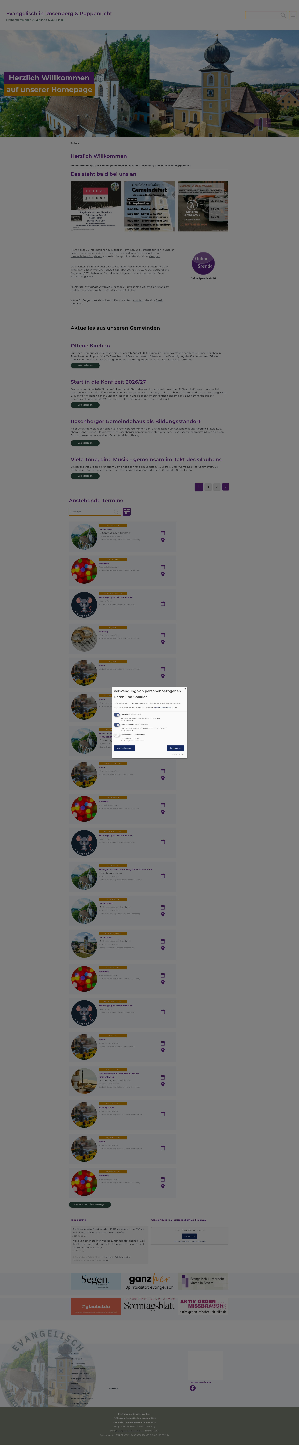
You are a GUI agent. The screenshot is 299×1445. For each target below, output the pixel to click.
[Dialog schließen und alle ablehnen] (185, 688)
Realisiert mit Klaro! (178, 754)
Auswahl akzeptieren (124, 748)
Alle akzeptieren (175, 748)
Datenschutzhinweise (163, 708)
